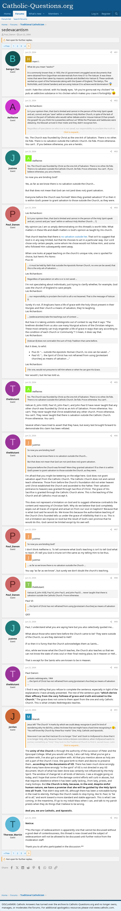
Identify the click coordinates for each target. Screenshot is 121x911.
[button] (44, 14)
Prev (7, 46)
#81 (116, 52)
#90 (116, 667)
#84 (116, 207)
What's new (35, 13)
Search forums (20, 19)
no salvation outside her (74, 236)
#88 (116, 578)
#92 (116, 818)
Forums (19, 13)
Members (53, 13)
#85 (116, 382)
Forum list (6, 19)
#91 (116, 710)
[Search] (116, 14)
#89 (116, 621)
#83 (116, 151)
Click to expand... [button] (72, 132)
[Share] (111, 52)
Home (7, 13)
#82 (116, 100)
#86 (116, 435)
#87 (116, 529)
